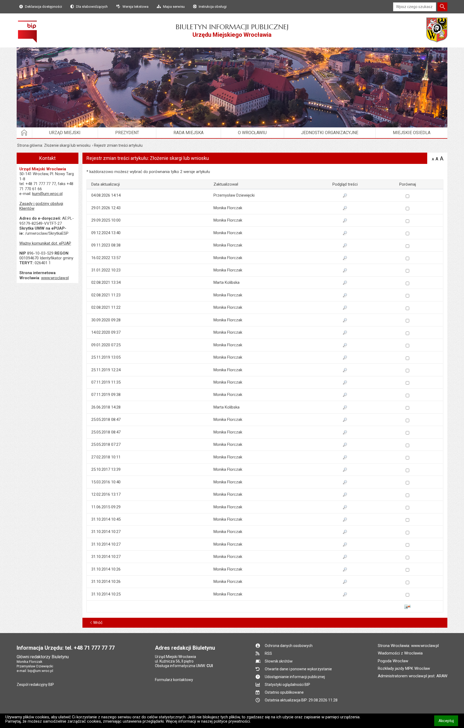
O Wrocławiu (252, 132)
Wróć (98, 622)
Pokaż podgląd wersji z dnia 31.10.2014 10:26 (345, 569)
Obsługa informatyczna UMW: (184, 666)
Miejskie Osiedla (411, 132)
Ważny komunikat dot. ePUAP (45, 243)
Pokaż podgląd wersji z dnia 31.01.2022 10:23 (345, 270)
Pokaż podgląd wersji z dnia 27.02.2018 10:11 (345, 457)
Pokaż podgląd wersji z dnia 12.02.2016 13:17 (345, 494)
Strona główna (29, 145)
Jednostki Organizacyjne (329, 132)
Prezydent (127, 132)
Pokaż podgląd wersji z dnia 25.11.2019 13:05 (345, 357)
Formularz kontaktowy (174, 680)
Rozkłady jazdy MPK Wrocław (404, 668)
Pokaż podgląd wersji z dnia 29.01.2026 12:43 (345, 208)
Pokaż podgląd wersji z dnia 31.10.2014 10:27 (345, 532)
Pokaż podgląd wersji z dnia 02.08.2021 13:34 (345, 283)
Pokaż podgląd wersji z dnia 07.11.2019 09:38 (345, 395)
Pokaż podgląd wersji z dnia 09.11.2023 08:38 (345, 245)
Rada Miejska (188, 132)
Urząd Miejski (65, 132)
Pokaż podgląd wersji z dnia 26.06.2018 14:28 (345, 407)
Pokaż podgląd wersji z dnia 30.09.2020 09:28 (345, 320)
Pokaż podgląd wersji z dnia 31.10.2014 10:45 (345, 519)
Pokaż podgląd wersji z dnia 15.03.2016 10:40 (345, 482)
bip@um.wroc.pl (40, 671)
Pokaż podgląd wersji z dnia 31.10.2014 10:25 (345, 594)
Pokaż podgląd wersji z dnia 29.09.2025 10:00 (345, 220)
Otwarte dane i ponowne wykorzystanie (298, 669)
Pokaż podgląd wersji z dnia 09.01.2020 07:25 (345, 345)
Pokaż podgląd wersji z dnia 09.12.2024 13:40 (345, 233)
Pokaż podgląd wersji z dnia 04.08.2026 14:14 (345, 195)
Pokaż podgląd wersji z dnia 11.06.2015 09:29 (345, 507)
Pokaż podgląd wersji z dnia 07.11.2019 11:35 (345, 382)
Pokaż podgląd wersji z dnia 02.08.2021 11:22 (345, 308)
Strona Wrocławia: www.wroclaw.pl (408, 645)
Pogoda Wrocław (393, 661)
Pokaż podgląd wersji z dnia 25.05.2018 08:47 (345, 420)
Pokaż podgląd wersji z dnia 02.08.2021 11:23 (345, 295)
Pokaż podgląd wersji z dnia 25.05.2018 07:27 (345, 445)
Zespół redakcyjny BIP (35, 684)
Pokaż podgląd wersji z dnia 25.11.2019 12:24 (345, 370)
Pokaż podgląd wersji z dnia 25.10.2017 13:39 (345, 470)
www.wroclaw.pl (55, 277)
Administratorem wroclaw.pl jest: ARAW (412, 676)
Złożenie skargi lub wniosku (67, 145)
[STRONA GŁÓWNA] (24, 132)
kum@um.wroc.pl (47, 193)
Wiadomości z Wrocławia (400, 653)
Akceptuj (448, 720)
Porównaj (407, 607)
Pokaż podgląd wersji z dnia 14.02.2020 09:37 (345, 332)
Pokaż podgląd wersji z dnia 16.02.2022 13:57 (345, 258)
